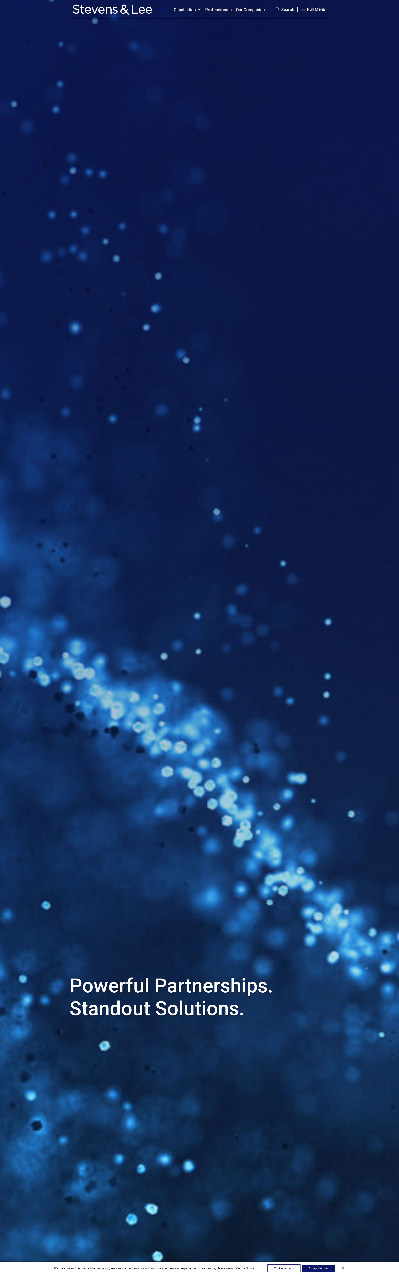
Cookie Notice (245, 1268)
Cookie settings (284, 1268)
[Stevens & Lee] (112, 9)
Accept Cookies (318, 1268)
